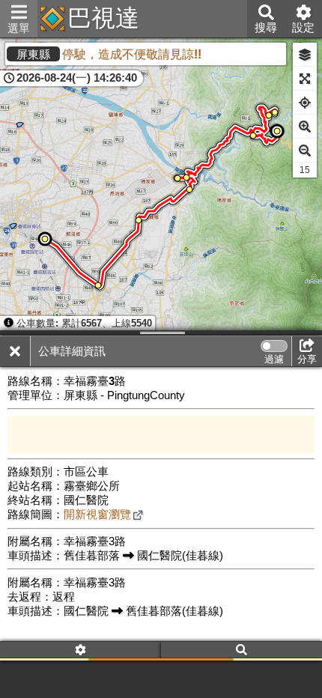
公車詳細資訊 (72, 351)
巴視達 (103, 17)
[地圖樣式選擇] (305, 55)
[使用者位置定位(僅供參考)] (305, 103)
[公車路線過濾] (274, 346)
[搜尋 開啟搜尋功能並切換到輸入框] (241, 651)
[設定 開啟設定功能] (80, 651)
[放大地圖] (305, 127)
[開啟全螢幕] (305, 79)
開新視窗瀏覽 (97, 515)
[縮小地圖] (305, 151)
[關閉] (15, 351)
